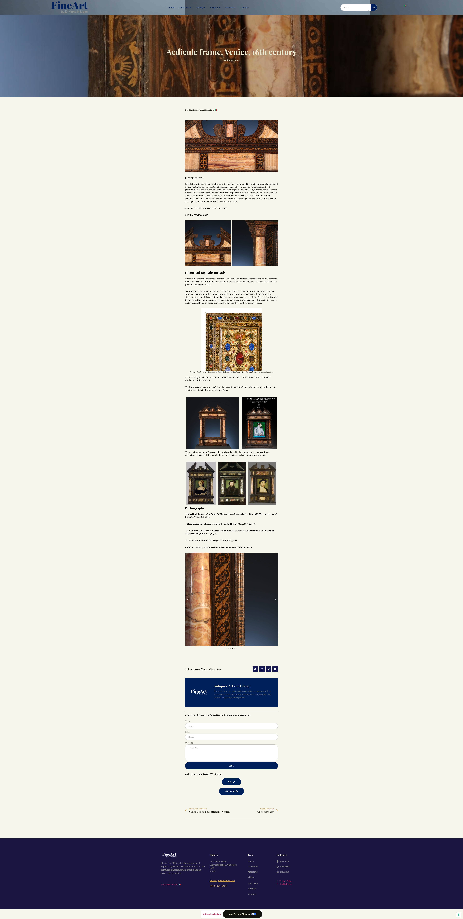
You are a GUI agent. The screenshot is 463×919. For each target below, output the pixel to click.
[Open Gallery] (205, 7)
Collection (253, 866)
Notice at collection (212, 914)
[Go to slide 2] (228, 648)
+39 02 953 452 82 (218, 886)
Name (187, 721)
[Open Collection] (190, 7)
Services (252, 888)
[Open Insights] (220, 7)
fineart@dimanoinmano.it (222, 880)
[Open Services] (235, 7)
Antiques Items (231, 60)
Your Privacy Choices (239, 914)
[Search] (374, 7)
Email (187, 732)
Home (251, 861)
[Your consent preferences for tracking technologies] (458, 914)
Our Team (253, 883)
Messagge (189, 743)
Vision (251, 877)
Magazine (252, 872)
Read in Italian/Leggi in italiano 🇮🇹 (201, 110)
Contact (252, 894)
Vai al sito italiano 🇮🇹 (171, 884)
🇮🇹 (405, 5)
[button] (187, 599)
